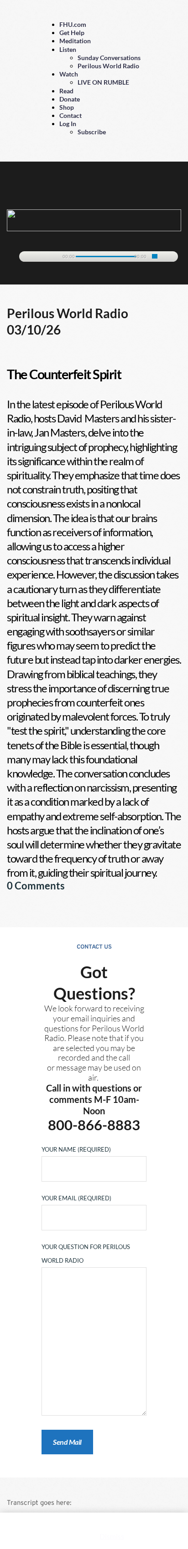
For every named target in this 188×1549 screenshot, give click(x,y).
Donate (69, 99)
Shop (66, 107)
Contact (70, 115)
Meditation (75, 41)
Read (66, 91)
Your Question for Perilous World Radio (86, 1253)
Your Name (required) (76, 1149)
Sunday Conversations (109, 57)
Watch (68, 74)
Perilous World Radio (108, 66)
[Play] (30, 257)
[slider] (154, 256)
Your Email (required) (76, 1198)
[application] (94, 255)
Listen (67, 49)
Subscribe (92, 132)
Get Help (71, 32)
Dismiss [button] (111, 1536)
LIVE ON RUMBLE (103, 82)
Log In (67, 123)
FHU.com (72, 24)
